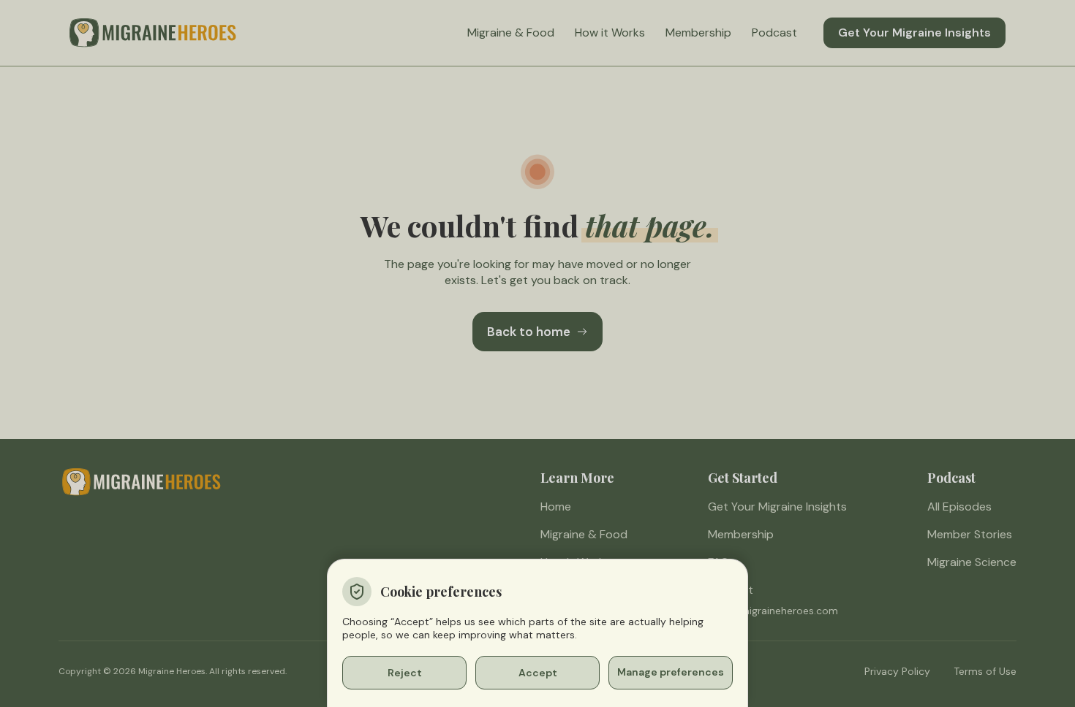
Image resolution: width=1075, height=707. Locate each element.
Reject (405, 672)
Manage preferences (670, 672)
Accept (537, 672)
